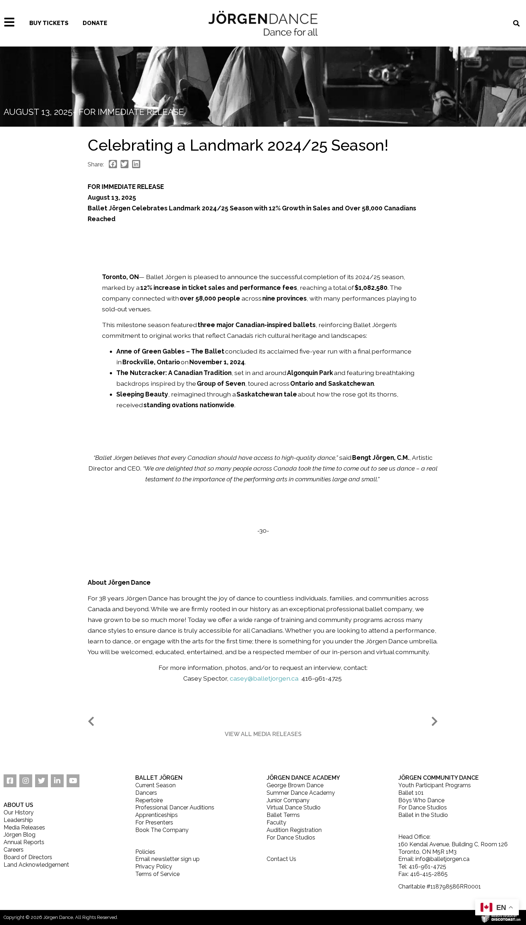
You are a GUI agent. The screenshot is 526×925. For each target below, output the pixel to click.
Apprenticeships (156, 815)
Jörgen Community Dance (438, 777)
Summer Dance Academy (301, 792)
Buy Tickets (48, 23)
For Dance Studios (291, 837)
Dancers (146, 792)
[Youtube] (73, 780)
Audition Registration (294, 830)
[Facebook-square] (10, 780)
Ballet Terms (283, 815)
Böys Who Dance (421, 800)
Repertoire (149, 800)
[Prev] (175, 722)
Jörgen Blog (19, 834)
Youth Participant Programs (434, 785)
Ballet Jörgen (158, 777)
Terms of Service (157, 874)
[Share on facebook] (113, 164)
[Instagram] (25, 780)
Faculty (276, 822)
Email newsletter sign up (167, 859)
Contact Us (281, 859)
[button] (263, 734)
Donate (95, 23)
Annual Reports (24, 842)
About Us (18, 805)
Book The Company (162, 830)
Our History (19, 812)
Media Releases (24, 827)
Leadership (18, 820)
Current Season (155, 785)
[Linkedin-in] (57, 780)
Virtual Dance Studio (294, 807)
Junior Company (288, 800)
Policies (145, 851)
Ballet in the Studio (423, 815)
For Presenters (154, 822)
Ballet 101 (411, 792)
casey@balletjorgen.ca (264, 678)
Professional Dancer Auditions (174, 807)
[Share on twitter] (125, 164)
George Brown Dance (295, 785)
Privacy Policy (153, 866)
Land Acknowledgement (36, 864)
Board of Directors (28, 857)
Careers (14, 849)
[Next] (350, 722)
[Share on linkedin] (136, 164)
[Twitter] (41, 780)
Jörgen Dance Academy (303, 777)
